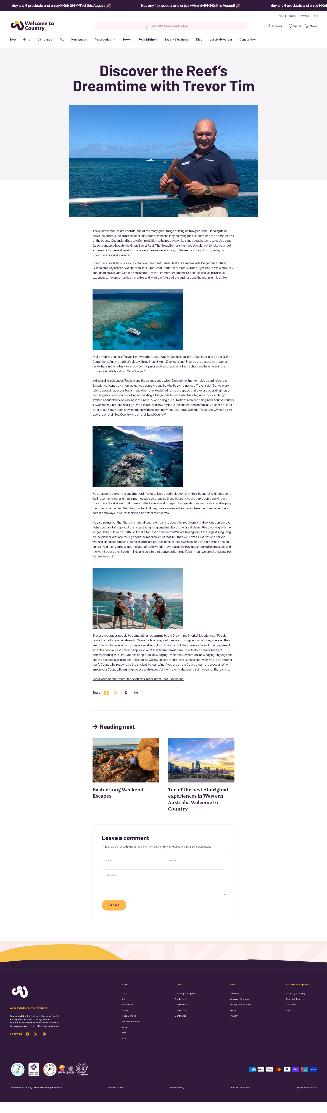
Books (126, 39)
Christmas (45, 39)
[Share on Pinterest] (126, 693)
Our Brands (180, 1016)
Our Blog (234, 994)
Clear (195, 25)
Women (125, 1027)
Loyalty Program (221, 39)
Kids (199, 39)
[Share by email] (136, 693)
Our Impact (180, 999)
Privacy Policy (172, 847)
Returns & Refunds (295, 999)
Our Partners (181, 1005)
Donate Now (247, 39)
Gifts (26, 39)
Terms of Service (195, 847)
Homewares (79, 39)
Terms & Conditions (240, 1088)
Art (62, 39)
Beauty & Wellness (176, 39)
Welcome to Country (239, 999)
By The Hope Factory (307, 1088)
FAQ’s (288, 1010)
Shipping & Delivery (295, 994)
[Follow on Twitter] (35, 1035)
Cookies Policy (116, 1088)
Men (124, 1033)
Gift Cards (305, 16)
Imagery (234, 1016)
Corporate (292, 16)
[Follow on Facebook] (27, 1034)
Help (316, 16)
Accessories (103, 39)
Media (233, 1010)
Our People (180, 1010)
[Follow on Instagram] (44, 1034)
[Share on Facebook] (106, 693)
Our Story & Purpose (185, 994)
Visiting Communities (240, 1005)
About (281, 16)
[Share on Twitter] (116, 693)
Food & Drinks (148, 39)
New (13, 39)
